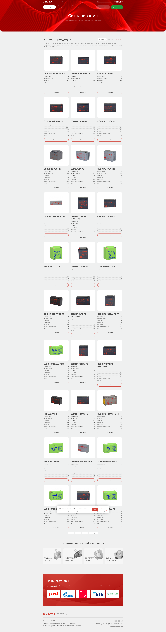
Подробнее (56, 92)
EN (75, 7)
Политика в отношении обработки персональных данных (109, 623)
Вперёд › (93, 533)
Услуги (99, 613)
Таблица (112, 39)
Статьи (114, 613)
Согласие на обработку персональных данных (112, 624)
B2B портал (118, 7)
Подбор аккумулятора (65, 7)
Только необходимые (103, 509)
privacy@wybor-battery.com (116, 626)
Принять (95, 509)
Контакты (90, 1)
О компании (73, 1)
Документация (81, 1)
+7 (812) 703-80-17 (118, 1)
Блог (94, 613)
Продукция (50, 7)
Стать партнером (103, 7)
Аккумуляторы (86, 613)
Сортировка (103, 39)
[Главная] (48, 2)
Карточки (119, 39)
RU (78, 7)
